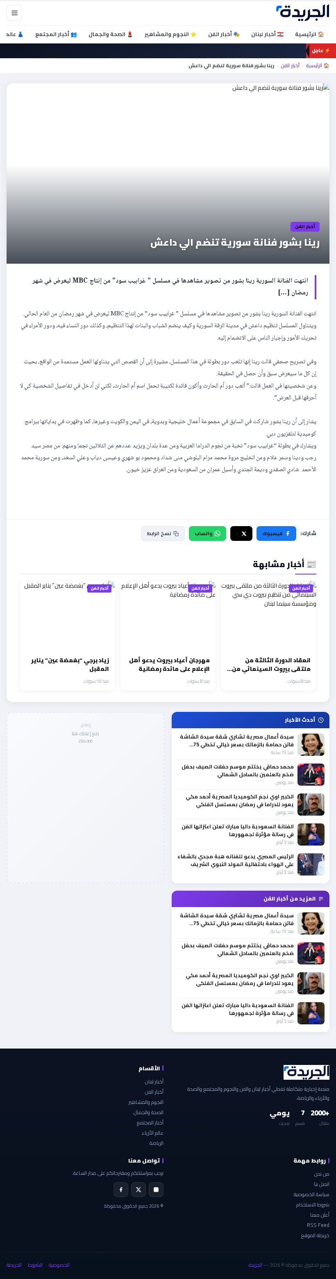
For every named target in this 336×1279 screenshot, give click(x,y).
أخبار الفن (290, 65)
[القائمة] (14, 13)
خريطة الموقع (315, 1235)
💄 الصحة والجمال (111, 34)
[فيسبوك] (121, 1189)
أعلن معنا (319, 1215)
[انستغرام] (156, 1189)
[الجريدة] (302, 12)
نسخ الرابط (159, 533)
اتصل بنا (321, 1184)
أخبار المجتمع (150, 1122)
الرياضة (156, 1143)
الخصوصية (59, 1265)
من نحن (321, 1174)
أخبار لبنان (154, 1081)
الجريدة (255, 1265)
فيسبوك (272, 533)
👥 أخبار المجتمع (56, 34)
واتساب (203, 533)
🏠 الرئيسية (309, 34)
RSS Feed (318, 1225)
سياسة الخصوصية (311, 1194)
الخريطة (14, 1265)
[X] (138, 1189)
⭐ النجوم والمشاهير (171, 34)
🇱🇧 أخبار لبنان (267, 34)
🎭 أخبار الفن (224, 34)
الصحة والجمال (148, 1112)
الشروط (35, 1265)
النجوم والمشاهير (146, 1102)
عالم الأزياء (152, 1133)
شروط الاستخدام (312, 1204)
